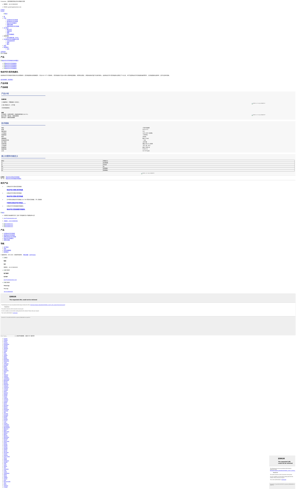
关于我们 (6, 28)
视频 (8, 32)
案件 (8, 44)
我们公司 (9, 29)
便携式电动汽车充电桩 (13, 26)
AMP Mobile (32, 254)
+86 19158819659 (8, 291)
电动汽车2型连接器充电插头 (13, 178)
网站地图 (25, 254)
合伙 (8, 49)
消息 (5, 45)
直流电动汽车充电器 (12, 21)
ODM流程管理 (11, 40)
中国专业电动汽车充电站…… (16, 203)
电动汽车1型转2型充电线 (15, 190)
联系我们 (6, 47)
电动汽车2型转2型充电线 (12, 177)
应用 (8, 42)
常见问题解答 (10, 34)
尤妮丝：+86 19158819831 (11, 221)
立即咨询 (3, 51)
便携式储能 (10, 24)
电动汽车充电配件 (12, 23)
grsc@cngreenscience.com (10, 218)
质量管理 (9, 31)
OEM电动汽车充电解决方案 (11, 39)
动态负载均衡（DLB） (13, 37)
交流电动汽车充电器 (12, 19)
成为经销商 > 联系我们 (7, 79)
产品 (5, 18)
